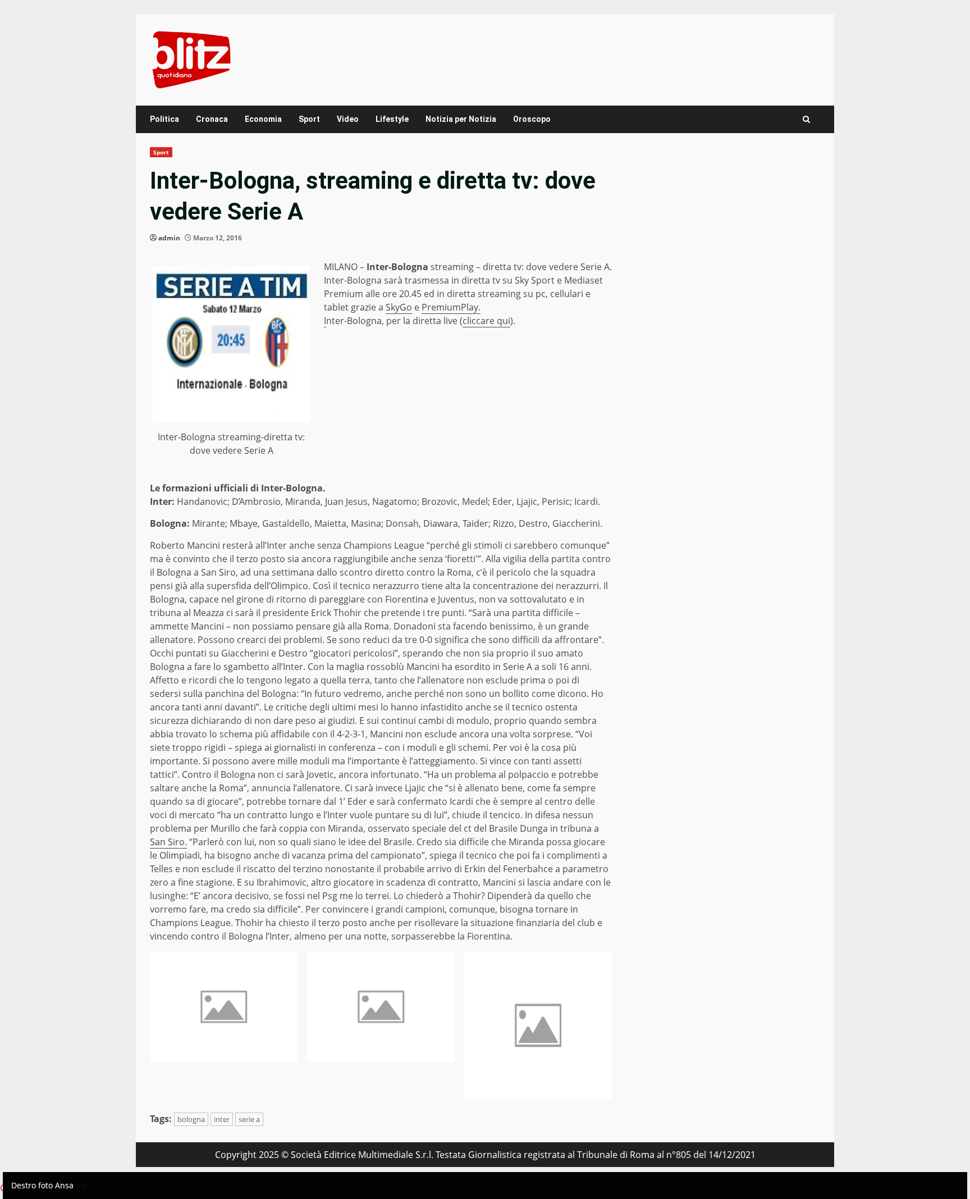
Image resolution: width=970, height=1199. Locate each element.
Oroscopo (532, 119)
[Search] (806, 119)
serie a (249, 1119)
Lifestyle (392, 119)
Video (348, 119)
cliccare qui (486, 320)
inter (222, 1119)
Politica (164, 119)
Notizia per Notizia (460, 119)
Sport (309, 119)
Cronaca (212, 119)
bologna (191, 1119)
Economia (263, 119)
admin (169, 238)
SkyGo (399, 307)
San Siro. (168, 842)
